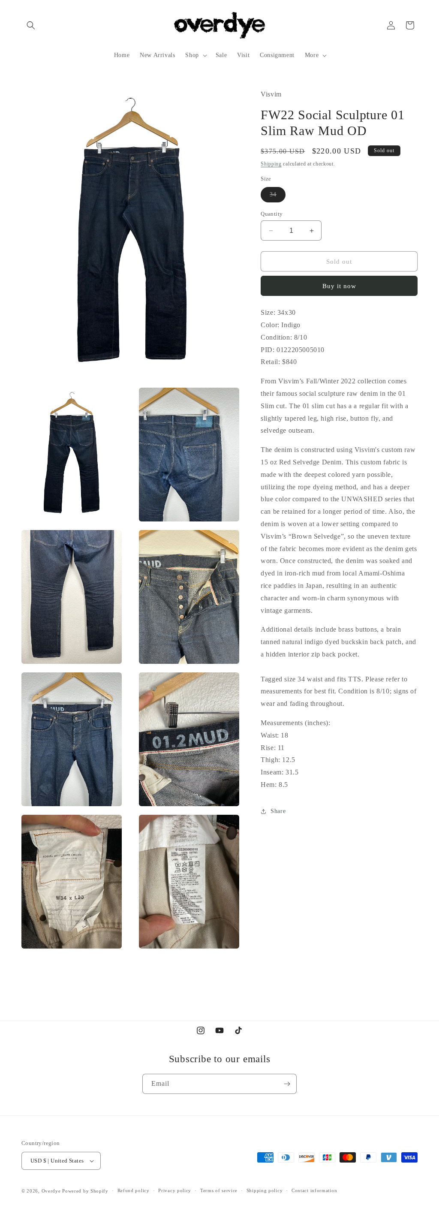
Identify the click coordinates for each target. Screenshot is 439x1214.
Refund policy (133, 1190)
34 (278, 196)
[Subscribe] (286, 1084)
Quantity (272, 214)
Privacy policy (174, 1190)
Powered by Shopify (85, 1190)
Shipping (271, 164)
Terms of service (219, 1190)
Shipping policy (265, 1190)
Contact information (314, 1190)
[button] (30, 25)
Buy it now (339, 286)
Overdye (51, 1190)
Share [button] (278, 811)
